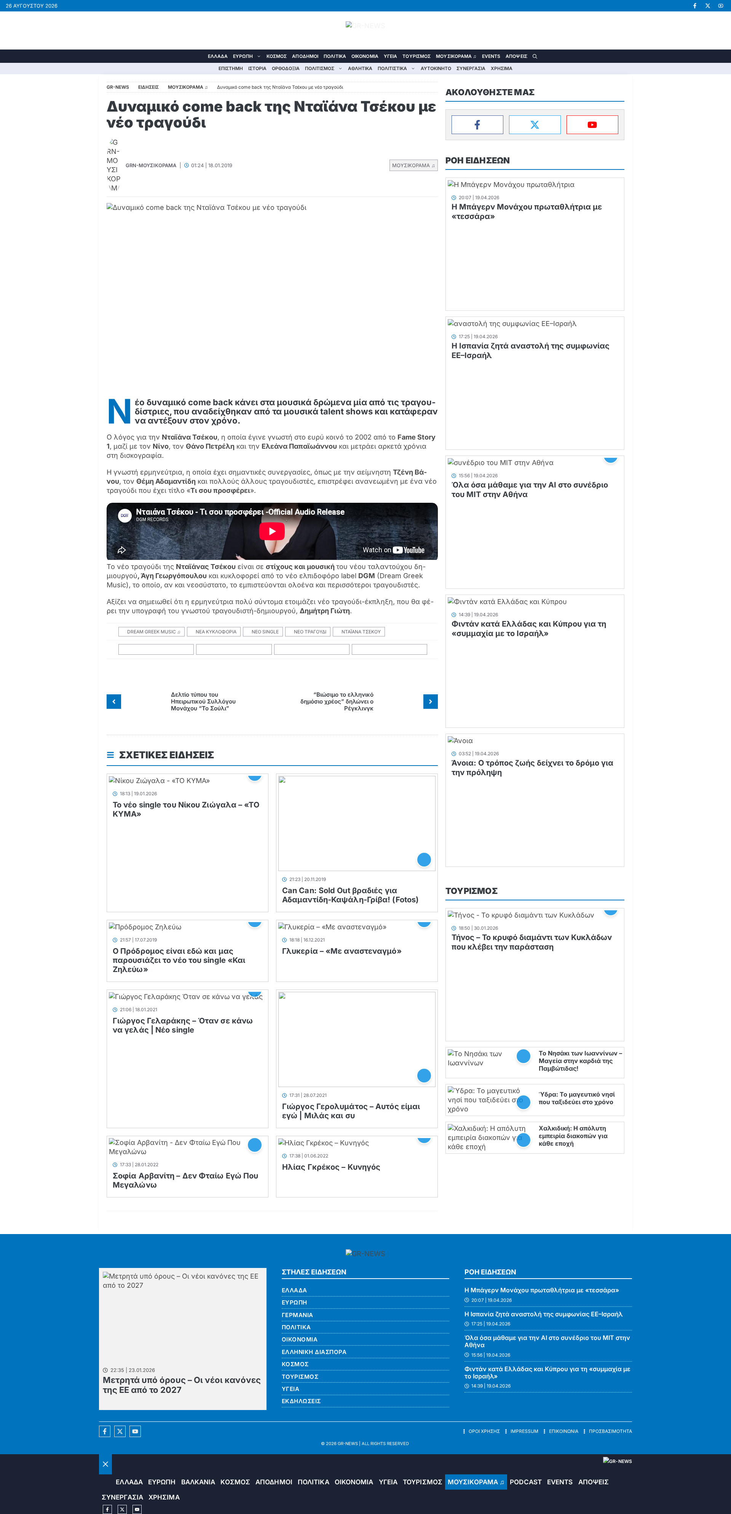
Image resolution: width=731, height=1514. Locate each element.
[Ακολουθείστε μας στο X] (120, 1431)
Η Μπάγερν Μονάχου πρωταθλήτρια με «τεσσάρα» (541, 1290)
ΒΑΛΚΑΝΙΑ (198, 1482)
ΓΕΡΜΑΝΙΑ (297, 1315)
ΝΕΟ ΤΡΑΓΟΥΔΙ (310, 632)
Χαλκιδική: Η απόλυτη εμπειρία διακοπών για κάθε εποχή (573, 1135)
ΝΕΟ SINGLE (265, 632)
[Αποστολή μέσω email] (390, 650)
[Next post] (431, 702)
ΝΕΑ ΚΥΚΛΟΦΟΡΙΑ (216, 632)
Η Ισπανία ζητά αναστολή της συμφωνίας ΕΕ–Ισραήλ (543, 1314)
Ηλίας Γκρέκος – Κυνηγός (331, 1167)
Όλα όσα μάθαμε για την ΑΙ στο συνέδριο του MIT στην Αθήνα (547, 1341)
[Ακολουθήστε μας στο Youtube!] (720, 5)
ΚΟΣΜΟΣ (277, 56)
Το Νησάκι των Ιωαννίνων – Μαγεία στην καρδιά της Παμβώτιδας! (580, 1060)
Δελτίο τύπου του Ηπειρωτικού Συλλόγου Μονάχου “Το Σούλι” (203, 701)
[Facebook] (477, 124)
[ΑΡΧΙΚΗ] (106, 1482)
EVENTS (491, 56)
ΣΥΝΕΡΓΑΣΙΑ (470, 68)
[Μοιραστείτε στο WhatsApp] (312, 650)
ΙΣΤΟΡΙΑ (257, 68)
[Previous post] (114, 702)
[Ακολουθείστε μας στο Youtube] (135, 1431)
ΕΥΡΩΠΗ (243, 56)
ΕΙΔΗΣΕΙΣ (148, 87)
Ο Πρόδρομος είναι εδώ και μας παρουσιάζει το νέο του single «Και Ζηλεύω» (179, 960)
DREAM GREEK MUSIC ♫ (153, 632)
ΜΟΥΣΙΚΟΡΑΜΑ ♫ (456, 56)
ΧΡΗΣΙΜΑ (501, 68)
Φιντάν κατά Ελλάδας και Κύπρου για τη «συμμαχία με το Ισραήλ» (529, 628)
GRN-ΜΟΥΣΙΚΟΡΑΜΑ (151, 165)
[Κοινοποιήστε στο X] (234, 650)
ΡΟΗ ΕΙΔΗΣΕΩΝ (477, 160)
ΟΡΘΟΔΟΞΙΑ (286, 68)
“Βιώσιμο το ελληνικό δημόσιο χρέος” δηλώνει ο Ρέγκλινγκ (336, 701)
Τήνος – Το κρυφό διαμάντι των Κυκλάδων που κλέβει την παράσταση (532, 942)
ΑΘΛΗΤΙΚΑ (360, 68)
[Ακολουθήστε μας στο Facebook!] (694, 5)
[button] (535, 56)
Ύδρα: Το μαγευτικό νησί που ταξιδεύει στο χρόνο (577, 1098)
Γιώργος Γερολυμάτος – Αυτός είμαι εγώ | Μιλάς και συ (351, 1111)
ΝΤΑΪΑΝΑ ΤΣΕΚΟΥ (361, 632)
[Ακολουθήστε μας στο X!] (707, 5)
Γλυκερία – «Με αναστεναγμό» (342, 951)
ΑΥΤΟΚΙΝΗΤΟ (436, 68)
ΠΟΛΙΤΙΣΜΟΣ (319, 68)
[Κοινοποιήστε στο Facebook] (156, 650)
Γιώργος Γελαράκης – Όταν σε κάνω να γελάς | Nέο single (183, 1025)
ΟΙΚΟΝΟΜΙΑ (364, 56)
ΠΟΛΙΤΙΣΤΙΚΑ (392, 68)
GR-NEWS (348, 1443)
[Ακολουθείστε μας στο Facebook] (104, 1431)
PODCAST (526, 1482)
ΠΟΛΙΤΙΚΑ (335, 56)
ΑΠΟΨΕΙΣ (516, 56)
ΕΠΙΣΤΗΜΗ (231, 68)
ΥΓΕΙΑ (390, 56)
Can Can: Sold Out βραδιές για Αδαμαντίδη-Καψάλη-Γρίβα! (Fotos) (350, 895)
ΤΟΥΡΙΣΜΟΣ (416, 56)
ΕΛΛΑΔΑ (218, 56)
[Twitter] (535, 124)
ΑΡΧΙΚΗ (200, 56)
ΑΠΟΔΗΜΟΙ (305, 56)
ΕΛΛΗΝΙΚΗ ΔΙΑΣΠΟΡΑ (314, 1352)
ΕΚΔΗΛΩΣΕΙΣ (301, 1401)
